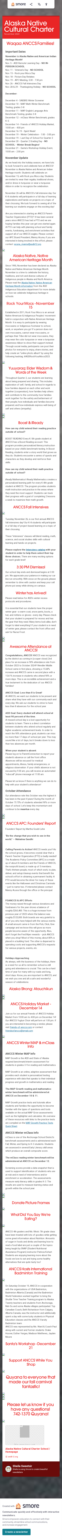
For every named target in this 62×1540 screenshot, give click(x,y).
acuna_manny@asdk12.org (27, 244)
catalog (35, 549)
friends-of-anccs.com (21, 1027)
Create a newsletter (16, 1531)
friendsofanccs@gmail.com (19, 1030)
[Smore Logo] (18, 4)
